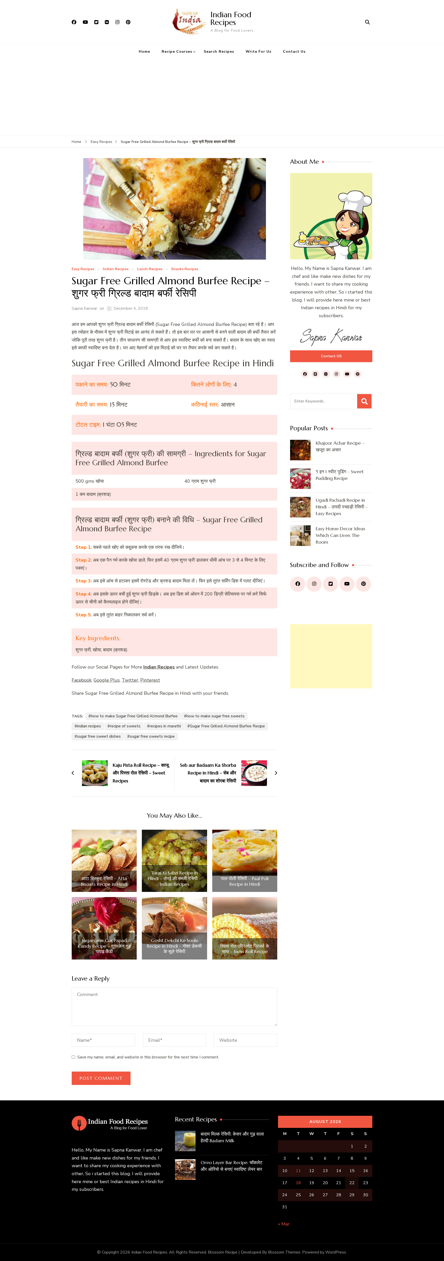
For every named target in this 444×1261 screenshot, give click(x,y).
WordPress (335, 1252)
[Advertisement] (222, 97)
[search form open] (367, 22)
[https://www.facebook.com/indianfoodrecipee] (297, 584)
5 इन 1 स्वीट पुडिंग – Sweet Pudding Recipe (340, 475)
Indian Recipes (115, 269)
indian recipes (89, 726)
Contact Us (294, 51)
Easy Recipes (83, 269)
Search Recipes (219, 51)
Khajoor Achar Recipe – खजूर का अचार (340, 446)
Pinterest (150, 680)
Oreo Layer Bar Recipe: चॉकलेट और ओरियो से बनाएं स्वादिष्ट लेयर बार (231, 1165)
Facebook (81, 680)
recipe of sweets (125, 726)
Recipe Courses (177, 51)
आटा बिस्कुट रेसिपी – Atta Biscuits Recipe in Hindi (104, 881)
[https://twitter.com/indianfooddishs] (330, 584)
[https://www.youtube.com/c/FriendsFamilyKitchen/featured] (347, 584)
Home (144, 51)
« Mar (284, 1224)
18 (298, 1183)
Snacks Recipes (184, 269)
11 (298, 1171)
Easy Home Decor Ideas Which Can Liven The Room (340, 535)
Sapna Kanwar (84, 308)
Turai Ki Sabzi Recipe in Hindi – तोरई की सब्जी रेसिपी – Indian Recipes (174, 878)
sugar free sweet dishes (99, 736)
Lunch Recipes (149, 269)
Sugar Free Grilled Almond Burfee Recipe (227, 726)
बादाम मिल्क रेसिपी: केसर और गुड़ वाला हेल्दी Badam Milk (232, 1137)
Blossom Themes (284, 1252)
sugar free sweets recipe (152, 736)
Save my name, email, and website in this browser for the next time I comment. (148, 1057)
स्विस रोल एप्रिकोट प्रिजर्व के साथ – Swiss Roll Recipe (244, 948)
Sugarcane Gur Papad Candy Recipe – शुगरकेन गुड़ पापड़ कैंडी (104, 946)
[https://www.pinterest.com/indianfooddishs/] (363, 584)
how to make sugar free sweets (216, 716)
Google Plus (107, 680)
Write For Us (258, 51)
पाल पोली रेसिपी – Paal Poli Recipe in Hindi (245, 881)
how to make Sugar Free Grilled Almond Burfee (134, 716)
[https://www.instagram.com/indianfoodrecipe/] (314, 584)
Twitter (130, 680)
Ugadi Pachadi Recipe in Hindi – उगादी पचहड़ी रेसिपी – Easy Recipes (342, 506)
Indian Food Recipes (230, 18)
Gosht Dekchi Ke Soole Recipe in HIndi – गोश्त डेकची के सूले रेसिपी (174, 946)
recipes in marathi (165, 726)
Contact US (331, 356)
